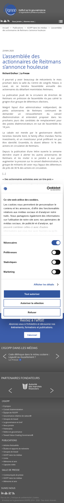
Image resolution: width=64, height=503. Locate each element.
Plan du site (5, 498)
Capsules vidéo (9, 464)
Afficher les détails (44, 284)
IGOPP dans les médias (37, 27)
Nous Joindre (17, 22)
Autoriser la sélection (32, 303)
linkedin (2, 21)
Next (58, 356)
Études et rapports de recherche (16, 448)
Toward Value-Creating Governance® (18, 435)
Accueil (5, 27)
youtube (5, 21)
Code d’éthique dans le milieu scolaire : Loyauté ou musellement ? (29, 356)
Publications (18, 27)
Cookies (36, 498)
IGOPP (24, 9)
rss (8, 21)
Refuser (32, 312)
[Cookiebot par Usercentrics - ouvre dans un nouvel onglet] (46, 189)
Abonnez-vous (29, 22)
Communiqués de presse (13, 475)
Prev (5, 356)
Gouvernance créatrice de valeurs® (17, 416)
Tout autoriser (32, 294)
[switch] (56, 252)
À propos (7, 406)
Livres (5, 458)
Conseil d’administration (13, 409)
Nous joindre (8, 425)
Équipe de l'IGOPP (10, 412)
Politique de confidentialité (21, 498)
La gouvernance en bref (12, 422)
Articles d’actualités (11, 445)
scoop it (9, 493)
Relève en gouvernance (12, 432)
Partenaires (7, 428)
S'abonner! (32, 335)
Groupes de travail (10, 419)
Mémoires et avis (10, 461)
